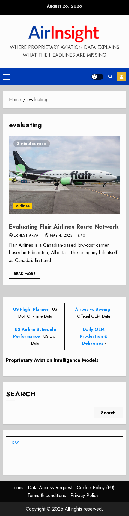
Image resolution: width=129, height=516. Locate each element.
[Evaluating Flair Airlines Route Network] (64, 175)
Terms (17, 487)
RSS (16, 443)
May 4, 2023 (61, 235)
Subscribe (121, 76)
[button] (6, 76)
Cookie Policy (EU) (96, 487)
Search (21, 394)
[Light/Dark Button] (98, 77)
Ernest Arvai (26, 235)
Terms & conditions (47, 495)
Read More (24, 273)
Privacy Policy (84, 495)
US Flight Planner (31, 309)
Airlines (23, 206)
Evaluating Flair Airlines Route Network (64, 226)
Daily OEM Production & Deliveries (93, 336)
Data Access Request (50, 487)
